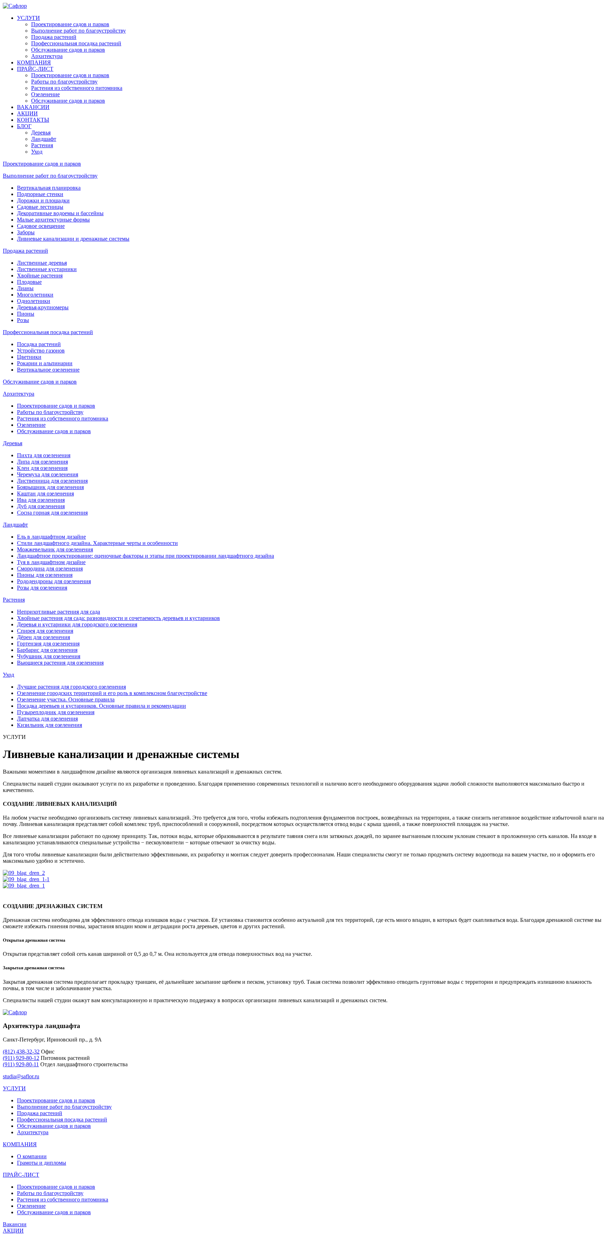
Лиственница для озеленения (52, 481)
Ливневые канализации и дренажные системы (73, 239)
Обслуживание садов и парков (68, 50)
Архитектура (47, 56)
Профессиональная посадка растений (76, 43)
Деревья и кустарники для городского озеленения (77, 624)
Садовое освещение (41, 226)
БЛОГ (24, 126)
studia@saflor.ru (21, 1076)
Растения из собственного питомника (76, 88)
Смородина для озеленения (50, 569)
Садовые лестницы (40, 207)
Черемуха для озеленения (47, 474)
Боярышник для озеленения (50, 487)
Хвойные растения (40, 275)
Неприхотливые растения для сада (58, 612)
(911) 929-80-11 (21, 1064)
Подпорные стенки (40, 194)
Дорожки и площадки (43, 200)
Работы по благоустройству (64, 82)
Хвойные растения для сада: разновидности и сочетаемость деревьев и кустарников (118, 618)
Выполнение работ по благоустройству (78, 31)
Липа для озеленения (42, 462)
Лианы (25, 288)
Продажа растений (53, 37)
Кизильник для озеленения (49, 725)
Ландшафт (43, 139)
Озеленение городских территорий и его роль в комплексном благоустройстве (112, 693)
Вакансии (15, 1224)
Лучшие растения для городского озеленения (71, 687)
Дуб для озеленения (41, 506)
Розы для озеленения (42, 588)
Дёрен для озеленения (43, 637)
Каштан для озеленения (45, 493)
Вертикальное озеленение (48, 370)
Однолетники (33, 301)
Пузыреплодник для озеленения (55, 712)
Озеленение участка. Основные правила (66, 699)
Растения (42, 145)
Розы (23, 320)
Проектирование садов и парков (70, 24)
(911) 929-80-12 (21, 1058)
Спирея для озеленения (45, 631)
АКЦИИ (27, 113)
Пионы (25, 314)
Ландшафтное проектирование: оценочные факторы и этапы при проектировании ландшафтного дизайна (145, 556)
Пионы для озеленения (44, 575)
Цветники (29, 357)
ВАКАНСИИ (33, 107)
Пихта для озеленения (43, 455)
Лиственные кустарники (47, 269)
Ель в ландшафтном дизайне (51, 537)
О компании (32, 1156)
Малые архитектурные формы (53, 220)
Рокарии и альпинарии (44, 363)
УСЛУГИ (28, 18)
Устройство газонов (41, 351)
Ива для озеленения (41, 500)
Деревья (41, 133)
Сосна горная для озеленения (52, 513)
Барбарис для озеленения (47, 650)
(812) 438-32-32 (21, 1052)
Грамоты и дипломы (41, 1163)
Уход (36, 152)
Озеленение (45, 94)
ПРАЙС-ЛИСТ (35, 69)
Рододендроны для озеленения (54, 581)
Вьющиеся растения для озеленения (60, 663)
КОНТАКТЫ (33, 120)
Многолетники (35, 295)
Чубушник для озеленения (48, 656)
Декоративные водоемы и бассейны (60, 213)
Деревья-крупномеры (43, 307)
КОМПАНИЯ (34, 62)
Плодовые (29, 282)
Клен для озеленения (42, 468)
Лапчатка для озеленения (47, 719)
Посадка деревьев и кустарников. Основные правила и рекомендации (101, 706)
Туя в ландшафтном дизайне (51, 562)
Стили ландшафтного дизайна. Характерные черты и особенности (97, 543)
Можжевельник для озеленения (55, 549)
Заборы (26, 232)
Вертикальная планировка (49, 188)
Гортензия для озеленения (48, 644)
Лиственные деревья (42, 263)
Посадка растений (39, 344)
